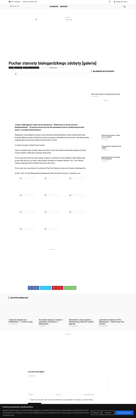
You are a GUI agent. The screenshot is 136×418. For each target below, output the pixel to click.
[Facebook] (109, 1)
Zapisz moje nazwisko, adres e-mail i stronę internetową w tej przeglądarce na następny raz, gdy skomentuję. (61, 399)
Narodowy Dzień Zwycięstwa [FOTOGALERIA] (111, 158)
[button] (124, 6)
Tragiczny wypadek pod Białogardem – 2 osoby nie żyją (20, 321)
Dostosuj (95, 413)
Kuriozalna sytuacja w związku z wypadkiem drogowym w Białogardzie (51, 322)
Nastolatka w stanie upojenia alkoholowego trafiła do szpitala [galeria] (81, 322)
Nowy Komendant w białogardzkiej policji (105, 94)
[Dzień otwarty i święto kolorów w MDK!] (95, 149)
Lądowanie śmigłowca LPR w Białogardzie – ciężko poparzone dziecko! (111, 322)
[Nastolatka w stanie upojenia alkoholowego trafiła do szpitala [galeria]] (83, 309)
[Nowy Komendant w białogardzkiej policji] (106, 82)
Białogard (18, 67)
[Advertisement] (52, 263)
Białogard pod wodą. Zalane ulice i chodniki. (111, 136)
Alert (11, 67)
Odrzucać (108, 413)
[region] (68, 411)
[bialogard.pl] (25, 9)
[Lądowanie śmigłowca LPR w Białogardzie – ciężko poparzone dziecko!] (113, 309)
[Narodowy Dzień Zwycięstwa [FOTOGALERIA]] (95, 160)
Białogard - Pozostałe (31, 67)
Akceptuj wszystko (124, 413)
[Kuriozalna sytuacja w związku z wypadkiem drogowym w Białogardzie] (53, 309)
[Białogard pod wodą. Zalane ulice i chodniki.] (95, 138)
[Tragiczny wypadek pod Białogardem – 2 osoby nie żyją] (23, 309)
